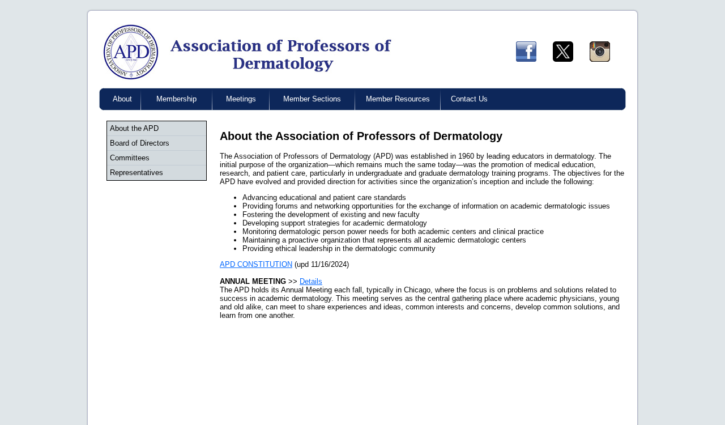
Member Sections (312, 99)
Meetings (241, 99)
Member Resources (398, 99)
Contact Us (469, 99)
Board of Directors (139, 143)
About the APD (134, 128)
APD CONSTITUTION (256, 264)
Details (311, 281)
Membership (176, 99)
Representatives (136, 172)
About (122, 99)
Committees (130, 158)
